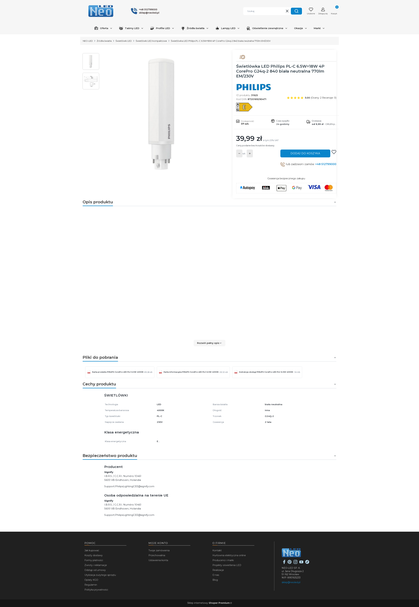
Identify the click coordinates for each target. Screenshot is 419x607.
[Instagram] (295, 563)
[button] (296, 11)
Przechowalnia (156, 555)
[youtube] (301, 563)
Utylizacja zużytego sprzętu (100, 574)
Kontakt (217, 550)
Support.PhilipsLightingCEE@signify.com (129, 486)
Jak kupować (91, 550)
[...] (163, 114)
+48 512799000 (325, 164)
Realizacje (218, 570)
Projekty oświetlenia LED (226, 565)
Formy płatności (93, 560)
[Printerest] (289, 563)
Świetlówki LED (124, 41)
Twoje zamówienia (159, 550)
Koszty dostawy (93, 555)
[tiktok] (307, 563)
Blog (215, 579)
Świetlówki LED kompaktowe (151, 41)
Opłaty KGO (91, 579)
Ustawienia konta (158, 560)
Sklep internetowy (208, 602)
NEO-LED (88, 41)
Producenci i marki (223, 560)
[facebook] (284, 563)
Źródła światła (104, 41)
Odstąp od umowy (95, 570)
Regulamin (90, 584)
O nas (215, 574)
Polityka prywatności (96, 589)
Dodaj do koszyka (305, 153)
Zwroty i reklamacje (95, 565)
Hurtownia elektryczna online (229, 555)
